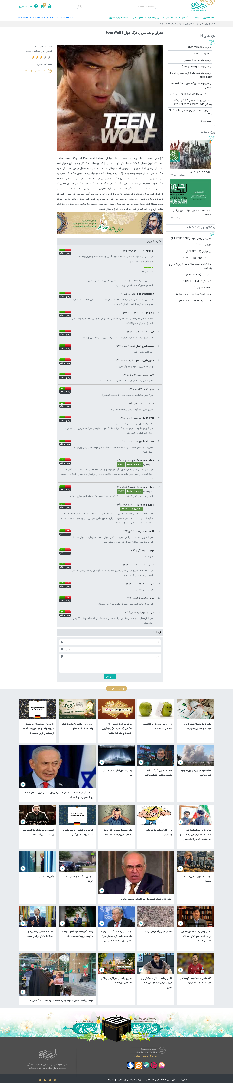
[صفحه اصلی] (54, 1080)
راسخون (206, 18)
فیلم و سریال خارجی (173, 24)
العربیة (119, 1079)
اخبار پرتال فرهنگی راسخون (146, 1056)
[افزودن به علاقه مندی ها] (40, 1080)
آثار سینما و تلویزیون (194, 24)
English (111, 1079)
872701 (125, 509)
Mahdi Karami (134, 464)
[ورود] (50, 1080)
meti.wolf (136, 509)
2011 (159, 24)
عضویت (29, 6)
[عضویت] (45, 1080)
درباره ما (155, 1079)
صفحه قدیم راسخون (118, 18)
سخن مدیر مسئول (179, 1079)
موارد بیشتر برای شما (35, 71)
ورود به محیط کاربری (132, 1079)
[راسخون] (203, 10)
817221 (121, 464)
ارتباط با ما (165, 1079)
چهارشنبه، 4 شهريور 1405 (64, 17)
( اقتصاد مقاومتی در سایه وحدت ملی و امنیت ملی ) (36, 17)
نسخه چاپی (42, 64)
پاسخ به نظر (65, 253)
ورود (20, 6)
